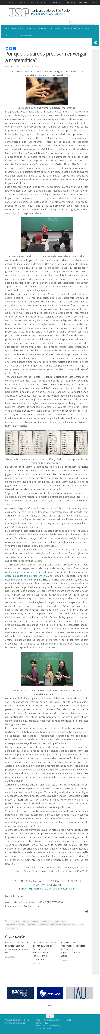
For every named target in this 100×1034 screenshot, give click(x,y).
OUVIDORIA (83, 3)
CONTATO (93, 3)
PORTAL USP (12, 3)
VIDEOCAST (45, 3)
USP (81, 925)
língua (63, 921)
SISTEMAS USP (56, 3)
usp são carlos (11, 928)
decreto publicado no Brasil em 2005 (26, 575)
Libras (56, 921)
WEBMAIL (23, 3)
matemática (32, 925)
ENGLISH (94, 8)
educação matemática (30, 921)
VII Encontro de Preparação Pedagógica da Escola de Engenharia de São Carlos (73, 949)
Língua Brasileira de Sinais (15, 925)
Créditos (70, 1019)
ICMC (12, 66)
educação (15, 921)
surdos (74, 925)
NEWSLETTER (33, 3)
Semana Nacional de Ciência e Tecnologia (54, 925)
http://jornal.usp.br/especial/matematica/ (51, 888)
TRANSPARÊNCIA (70, 3)
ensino (43, 921)
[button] (49, 1005)
